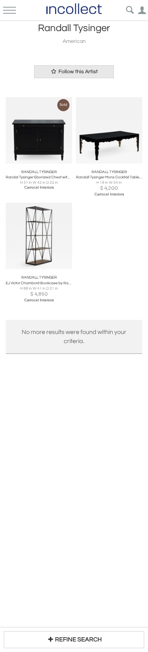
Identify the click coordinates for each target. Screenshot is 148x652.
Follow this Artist (77, 71)
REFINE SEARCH (78, 639)
